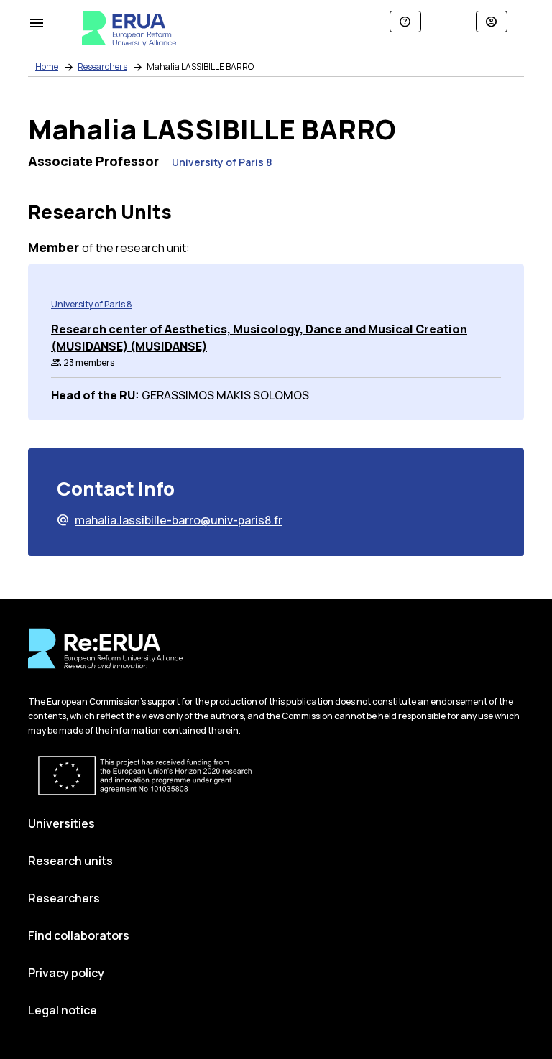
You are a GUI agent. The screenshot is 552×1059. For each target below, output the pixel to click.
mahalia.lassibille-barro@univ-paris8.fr (169, 520)
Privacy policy (66, 973)
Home (46, 66)
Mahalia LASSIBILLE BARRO (200, 66)
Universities (61, 823)
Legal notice (62, 1010)
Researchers (102, 66)
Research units (70, 861)
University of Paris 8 (222, 162)
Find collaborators (78, 935)
